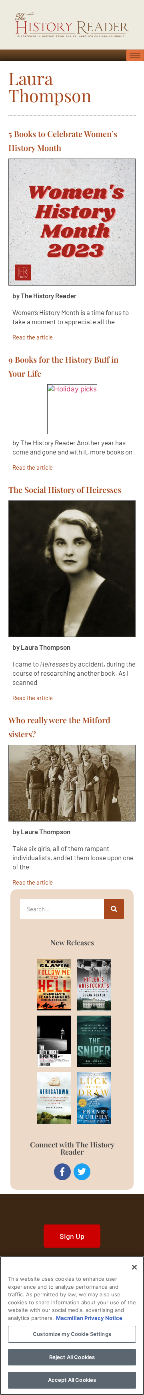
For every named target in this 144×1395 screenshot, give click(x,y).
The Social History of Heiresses (64, 489)
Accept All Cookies (72, 1380)
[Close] (134, 1267)
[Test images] (72, 222)
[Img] (46, 984)
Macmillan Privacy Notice (89, 1318)
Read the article (32, 336)
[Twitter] (82, 1171)
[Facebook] (62, 1171)
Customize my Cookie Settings (72, 1334)
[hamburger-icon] (135, 55)
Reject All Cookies (72, 1357)
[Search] (114, 909)
